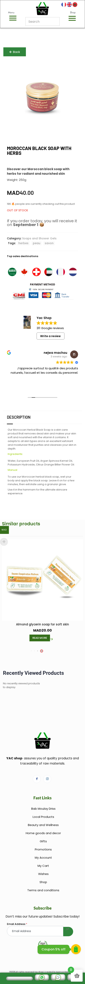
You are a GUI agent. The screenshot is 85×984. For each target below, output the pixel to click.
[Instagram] (47, 779)
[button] (54, 639)
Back (16, 52)
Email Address (17, 924)
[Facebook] (37, 779)
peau (36, 243)
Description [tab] (18, 417)
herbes (23, 243)
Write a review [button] (50, 336)
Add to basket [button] (40, 638)
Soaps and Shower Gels (39, 238)
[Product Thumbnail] (70, 69)
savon (49, 243)
